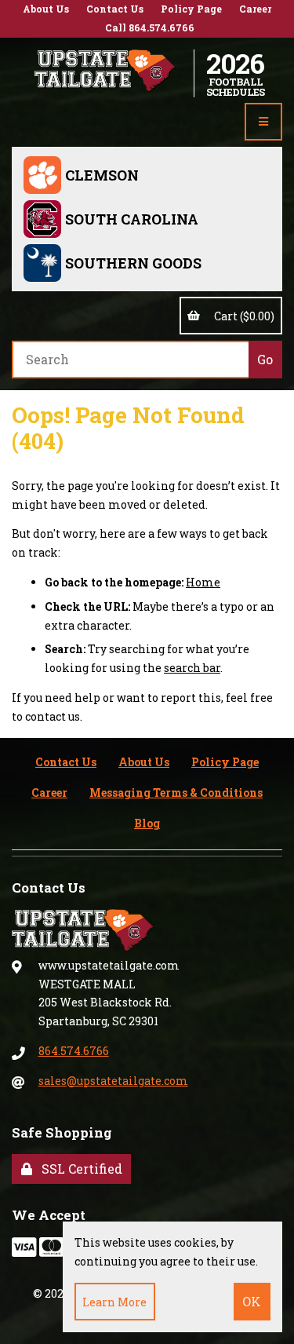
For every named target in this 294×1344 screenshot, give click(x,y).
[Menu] (263, 122)
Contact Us (114, 8)
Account (279, 73)
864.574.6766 (73, 1050)
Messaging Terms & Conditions (176, 792)
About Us (46, 8)
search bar (192, 667)
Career (255, 8)
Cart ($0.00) (241, 316)
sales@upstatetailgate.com (113, 1080)
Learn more (114, 1302)
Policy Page (191, 8)
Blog (147, 823)
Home (203, 582)
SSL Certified (78, 1168)
